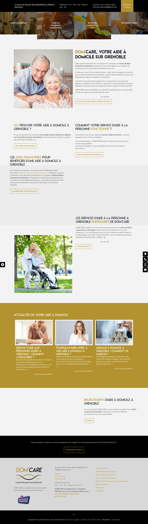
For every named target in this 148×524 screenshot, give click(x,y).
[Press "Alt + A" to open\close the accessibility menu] (2, 264)
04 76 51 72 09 (98, 5)
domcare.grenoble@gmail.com (105, 7)
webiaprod (116, 520)
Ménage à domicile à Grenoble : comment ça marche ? (112, 351)
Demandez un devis (74, 450)
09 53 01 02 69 (60, 496)
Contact (58, 474)
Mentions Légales (72, 520)
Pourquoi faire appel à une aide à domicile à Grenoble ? (71, 351)
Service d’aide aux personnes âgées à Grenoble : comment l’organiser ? (30, 352)
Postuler (89, 420)
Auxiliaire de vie (101, 468)
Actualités (99, 491)
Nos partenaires (84, 246)
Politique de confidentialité (91, 520)
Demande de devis (127, 6)
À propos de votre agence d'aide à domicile (93, 101)
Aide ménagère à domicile (105, 472)
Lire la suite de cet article (43, 374)
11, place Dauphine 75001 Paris (67, 494)
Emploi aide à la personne (105, 475)
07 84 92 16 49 (110, 5)
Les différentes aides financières (24, 191)
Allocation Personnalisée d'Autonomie (34, 173)
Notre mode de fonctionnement (89, 155)
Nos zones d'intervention (25, 146)
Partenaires (100, 488)
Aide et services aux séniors (106, 478)
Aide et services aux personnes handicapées (112, 481)
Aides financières (102, 484)
